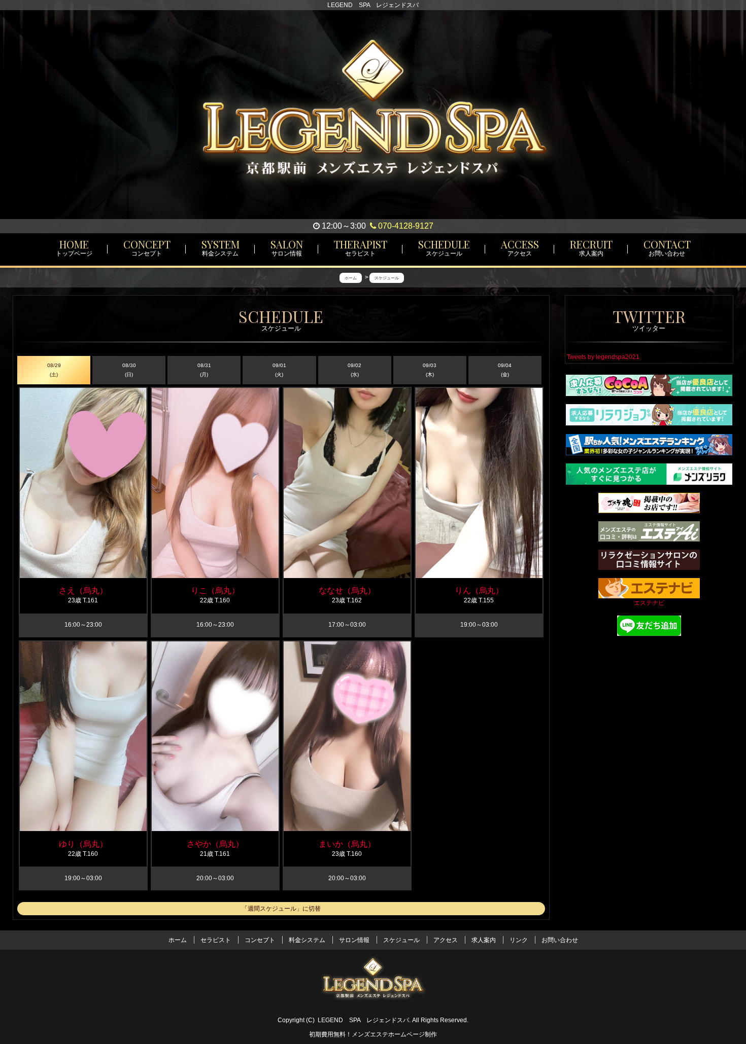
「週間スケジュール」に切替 (281, 909)
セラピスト (215, 940)
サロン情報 (354, 940)
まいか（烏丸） (347, 844)
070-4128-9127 (404, 226)
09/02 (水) (354, 370)
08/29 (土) (54, 370)
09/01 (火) (279, 370)
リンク (519, 940)
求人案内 (483, 940)
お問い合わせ (559, 940)
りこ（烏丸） (215, 591)
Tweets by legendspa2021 (603, 357)
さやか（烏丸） (215, 844)
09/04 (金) (505, 370)
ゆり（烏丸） (83, 844)
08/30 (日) (129, 370)
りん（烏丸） (479, 591)
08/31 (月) (204, 370)
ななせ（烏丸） (347, 591)
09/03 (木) (429, 370)
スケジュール (401, 940)
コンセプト (260, 940)
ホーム (177, 940)
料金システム (307, 940)
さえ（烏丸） (83, 591)
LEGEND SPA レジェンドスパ (363, 1020)
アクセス (445, 940)
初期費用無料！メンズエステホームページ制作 (373, 1034)
